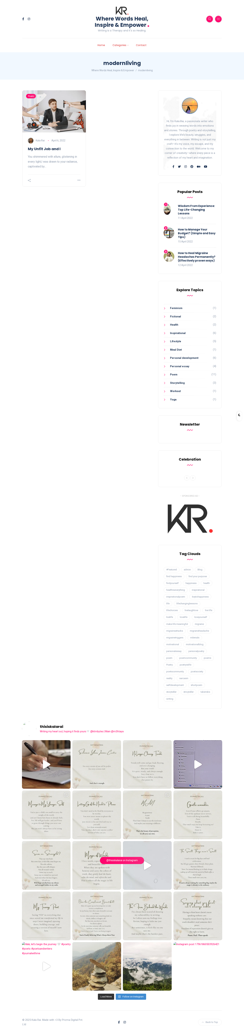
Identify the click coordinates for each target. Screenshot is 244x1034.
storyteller (171, 692)
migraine (199, 624)
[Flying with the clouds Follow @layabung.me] (147, 966)
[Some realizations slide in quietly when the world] (147, 865)
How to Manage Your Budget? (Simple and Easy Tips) (196, 233)
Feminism (176, 308)
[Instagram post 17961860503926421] (197, 966)
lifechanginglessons (187, 603)
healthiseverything (175, 590)
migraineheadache (199, 630)
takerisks (205, 692)
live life (208, 610)
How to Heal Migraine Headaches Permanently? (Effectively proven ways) (196, 256)
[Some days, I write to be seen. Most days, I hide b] (147, 916)
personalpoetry (196, 651)
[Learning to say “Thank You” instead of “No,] (96, 916)
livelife (169, 617)
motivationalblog (194, 644)
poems (207, 658)
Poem (31, 96)
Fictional (175, 316)
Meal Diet (176, 349)
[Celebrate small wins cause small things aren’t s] (197, 865)
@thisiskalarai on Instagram (122, 860)
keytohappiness (200, 596)
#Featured (171, 569)
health (206, 583)
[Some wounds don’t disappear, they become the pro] (46, 865)
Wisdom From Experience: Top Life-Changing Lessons (196, 209)
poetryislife (185, 664)
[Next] (193, 478)
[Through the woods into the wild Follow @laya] (96, 966)
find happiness (174, 576)
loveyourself (200, 617)
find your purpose (198, 576)
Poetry (169, 664)
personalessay (173, 651)
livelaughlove (191, 610)
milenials (194, 637)
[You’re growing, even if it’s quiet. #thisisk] (197, 814)
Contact (141, 45)
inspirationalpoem (175, 596)
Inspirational (178, 333)
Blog (200, 569)
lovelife (183, 617)
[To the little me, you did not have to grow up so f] (46, 814)
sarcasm (183, 678)
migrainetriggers (174, 637)
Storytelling (177, 383)
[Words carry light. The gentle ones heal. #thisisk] (96, 865)
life (168, 603)
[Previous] (187, 478)
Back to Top (212, 1022)
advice (187, 569)
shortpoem (196, 685)
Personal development (184, 358)
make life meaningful (177, 624)
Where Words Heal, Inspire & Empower (122, 22)
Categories (119, 45)
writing (169, 698)
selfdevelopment (175, 685)
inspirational (198, 590)
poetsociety (197, 671)
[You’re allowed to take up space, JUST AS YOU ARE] (96, 814)
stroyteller (188, 692)
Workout (175, 391)
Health (174, 324)
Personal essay (179, 366)
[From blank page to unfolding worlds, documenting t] (197, 764)
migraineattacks (174, 630)
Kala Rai (40, 140)
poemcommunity (188, 658)
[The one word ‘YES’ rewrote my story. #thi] (46, 916)
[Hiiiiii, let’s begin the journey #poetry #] (46, 966)
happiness (191, 583)
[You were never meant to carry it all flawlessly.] (96, 764)
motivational (172, 644)
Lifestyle (175, 341)
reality (169, 678)
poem (169, 658)
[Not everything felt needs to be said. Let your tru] (197, 916)
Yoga (173, 399)
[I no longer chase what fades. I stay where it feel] (147, 764)
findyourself (172, 583)
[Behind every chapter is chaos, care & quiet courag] (46, 764)
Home (101, 45)
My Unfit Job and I (44, 148)
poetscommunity (175, 671)
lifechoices (172, 610)
